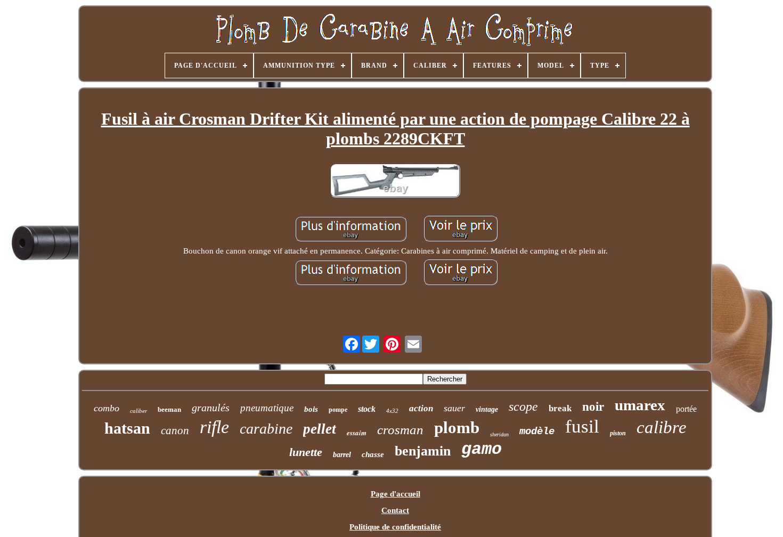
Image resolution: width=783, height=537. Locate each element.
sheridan (499, 434)
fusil (582, 426)
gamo (481, 449)
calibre (662, 427)
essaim (356, 432)
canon (175, 430)
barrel (342, 455)
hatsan (127, 428)
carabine (266, 428)
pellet (319, 429)
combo (106, 408)
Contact (395, 510)
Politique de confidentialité (395, 527)
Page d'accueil (395, 494)
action (421, 408)
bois (311, 409)
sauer (454, 408)
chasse (373, 454)
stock (367, 408)
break (560, 408)
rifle (214, 427)
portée (686, 408)
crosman (400, 429)
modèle (536, 431)
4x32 (392, 411)
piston (618, 433)
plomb (456, 427)
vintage (487, 409)
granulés (211, 407)
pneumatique (266, 407)
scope (523, 406)
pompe (338, 409)
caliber (138, 411)
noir (593, 406)
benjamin (423, 451)
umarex (640, 404)
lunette (305, 452)
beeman (169, 409)
